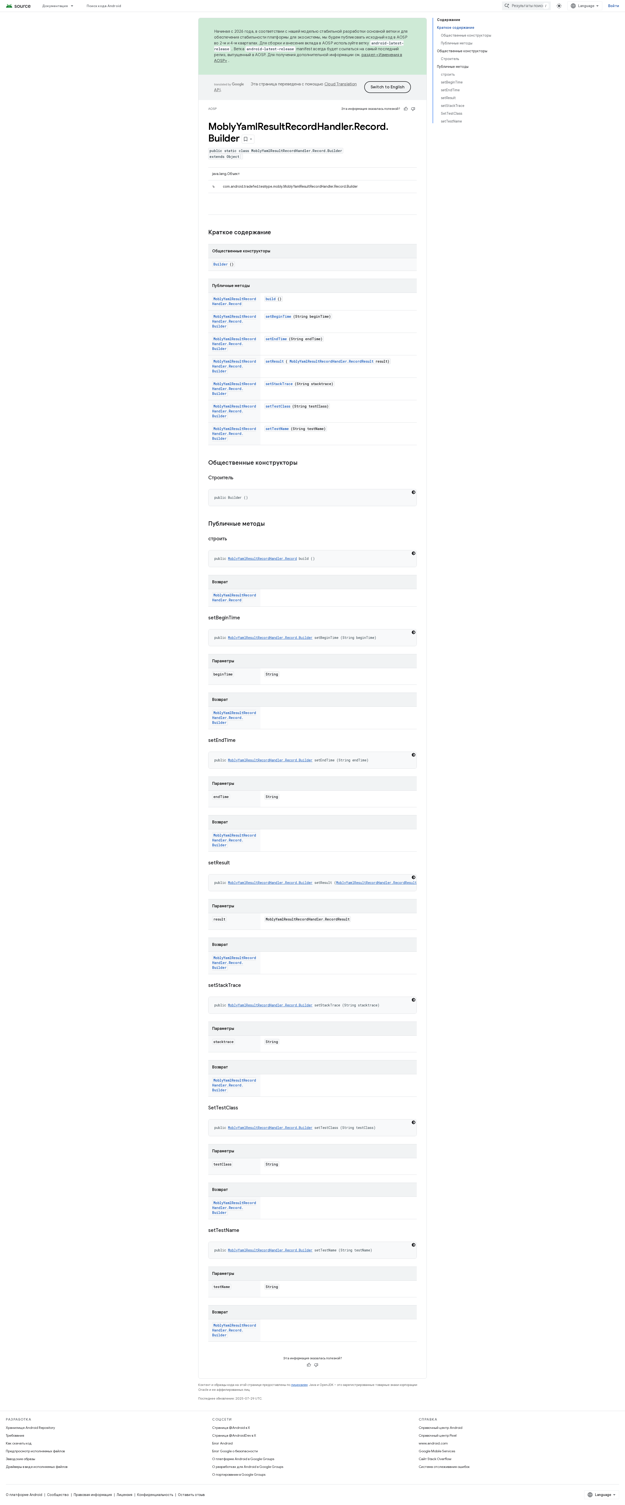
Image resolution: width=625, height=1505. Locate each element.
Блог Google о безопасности (235, 1451)
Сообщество (58, 1495)
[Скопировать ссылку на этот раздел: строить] (233, 539)
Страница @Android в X (231, 1427)
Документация (55, 6)
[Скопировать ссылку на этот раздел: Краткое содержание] (277, 233)
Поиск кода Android (104, 6)
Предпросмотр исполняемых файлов (35, 1451)
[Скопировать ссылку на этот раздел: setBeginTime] (246, 618)
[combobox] (526, 5)
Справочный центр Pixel (438, 1435)
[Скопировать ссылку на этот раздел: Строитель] (239, 478)
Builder (220, 264)
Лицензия (124, 1495)
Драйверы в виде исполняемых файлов (36, 1466)
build (271, 299)
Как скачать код (19, 1443)
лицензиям (299, 1385)
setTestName (277, 428)
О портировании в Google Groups (238, 1474)
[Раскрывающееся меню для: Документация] (74, 6)
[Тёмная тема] (414, 492)
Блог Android (222, 1443)
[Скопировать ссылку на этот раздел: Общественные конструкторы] (302, 463)
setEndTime (276, 339)
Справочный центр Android (440, 1427)
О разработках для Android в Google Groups (247, 1466)
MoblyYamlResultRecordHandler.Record (234, 301)
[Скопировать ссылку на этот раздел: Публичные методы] (270, 524)
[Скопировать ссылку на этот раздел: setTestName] (245, 1231)
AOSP (212, 109)
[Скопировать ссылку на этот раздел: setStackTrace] (247, 986)
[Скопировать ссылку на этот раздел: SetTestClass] (244, 1108)
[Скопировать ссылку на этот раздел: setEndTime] (242, 741)
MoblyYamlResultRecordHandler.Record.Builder (234, 321)
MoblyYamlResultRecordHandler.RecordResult (332, 361)
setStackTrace (279, 383)
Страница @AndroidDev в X (234, 1435)
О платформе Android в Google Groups (243, 1459)
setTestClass (278, 406)
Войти (613, 6)
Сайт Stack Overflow (435, 1459)
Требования (15, 1435)
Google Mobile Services (437, 1451)
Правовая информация (93, 1495)
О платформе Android (24, 1495)
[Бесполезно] (413, 109)
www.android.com (433, 1443)
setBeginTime (278, 316)
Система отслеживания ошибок (444, 1466)
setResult (275, 361)
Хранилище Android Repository (30, 1427)
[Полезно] (405, 109)
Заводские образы (20, 1459)
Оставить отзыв (191, 1495)
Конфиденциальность (155, 1495)
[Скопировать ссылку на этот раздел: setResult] (236, 863)
